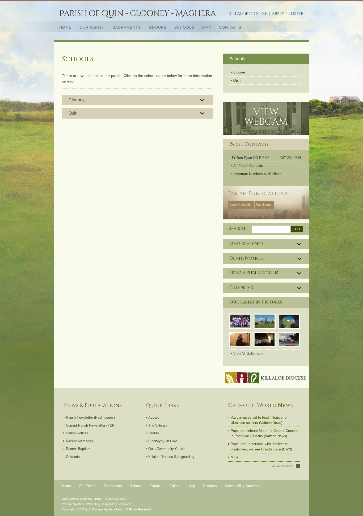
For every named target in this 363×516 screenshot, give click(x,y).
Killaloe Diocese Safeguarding (171, 457)
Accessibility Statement (243, 486)
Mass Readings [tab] (246, 244)
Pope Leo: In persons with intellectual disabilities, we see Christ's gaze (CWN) (261, 446)
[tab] (137, 100)
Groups (157, 27)
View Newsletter (241, 205)
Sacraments (125, 27)
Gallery (175, 486)
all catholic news (285, 465)
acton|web (124, 504)
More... (236, 457)
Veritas (153, 433)
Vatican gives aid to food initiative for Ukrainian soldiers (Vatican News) (259, 420)
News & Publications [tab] (253, 273)
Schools (184, 27)
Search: (237, 229)
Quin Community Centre (166, 449)
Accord (153, 417)
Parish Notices (77, 433)
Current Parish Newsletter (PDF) (90, 425)
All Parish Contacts (248, 166)
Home (65, 27)
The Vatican (157, 425)
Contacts (230, 27)
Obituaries (74, 457)
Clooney (77, 100)
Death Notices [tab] (246, 258)
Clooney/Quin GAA (163, 441)
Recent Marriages (79, 441)
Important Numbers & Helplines (257, 174)
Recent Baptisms (79, 449)
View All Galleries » (248, 353)
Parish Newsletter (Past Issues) (90, 417)
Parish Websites (88, 504)
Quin (73, 113)
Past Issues (264, 205)
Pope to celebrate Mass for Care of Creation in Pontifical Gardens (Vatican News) (264, 433)
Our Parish (90, 27)
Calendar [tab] (241, 287)
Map (206, 27)
